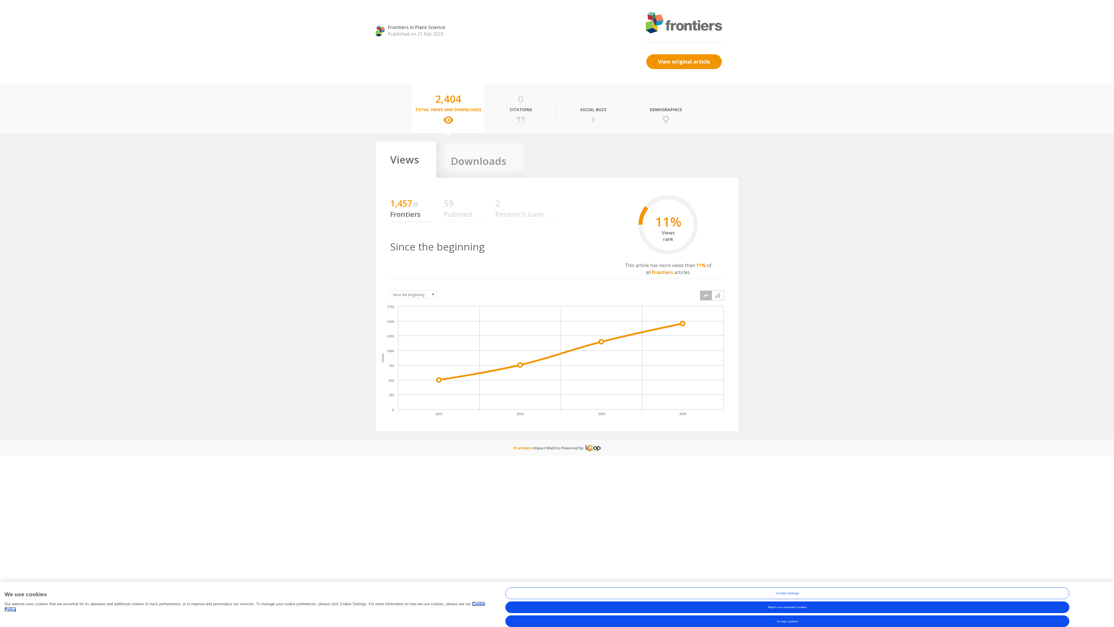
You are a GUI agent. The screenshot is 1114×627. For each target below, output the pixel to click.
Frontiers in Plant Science (416, 27)
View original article (684, 61)
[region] (557, 604)
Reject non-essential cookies (787, 607)
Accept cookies (787, 621)
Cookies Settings (787, 593)
